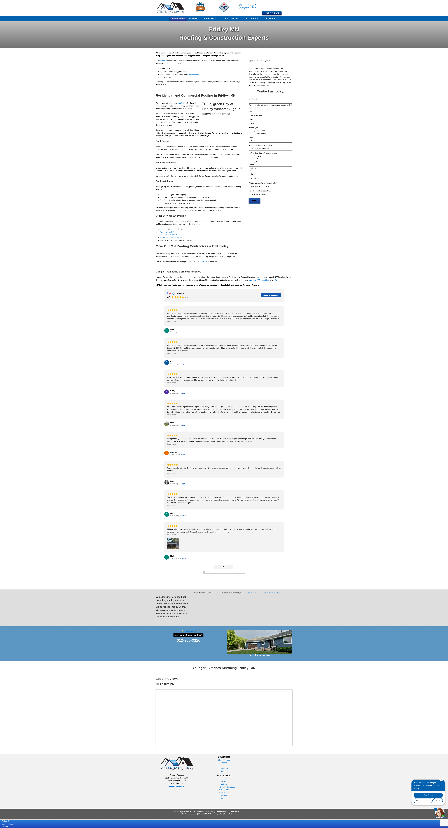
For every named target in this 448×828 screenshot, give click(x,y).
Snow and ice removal (169, 235)
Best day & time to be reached (260, 145)
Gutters (224, 771)
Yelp (275, 280)
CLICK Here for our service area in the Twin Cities (261, 593)
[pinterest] (272, 813)
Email (251, 120)
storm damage (193, 74)
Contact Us (224, 795)
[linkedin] (268, 813)
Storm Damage (224, 760)
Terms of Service (229, 812)
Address (252, 164)
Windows (224, 768)
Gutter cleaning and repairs (171, 237)
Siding (163, 229)
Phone (251, 137)
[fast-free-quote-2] (188, 631)
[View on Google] (166, 330)
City (250, 170)
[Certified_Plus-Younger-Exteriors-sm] (224, 2)
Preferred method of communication (263, 153)
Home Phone (261, 133)
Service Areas (224, 792)
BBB (258, 280)
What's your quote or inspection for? (263, 183)
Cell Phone (260, 130)
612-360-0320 (188, 640)
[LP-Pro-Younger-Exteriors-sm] (200, 3)
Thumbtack (265, 280)
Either (258, 161)
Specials (224, 798)
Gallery (224, 784)
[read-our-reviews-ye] (248, 5)
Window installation (168, 232)
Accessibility (228, 814)
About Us (224, 778)
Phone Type (253, 127)
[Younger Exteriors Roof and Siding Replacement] (171, 2)
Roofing (224, 762)
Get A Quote (224, 790)
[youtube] (264, 813)
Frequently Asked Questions (224, 787)
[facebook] (257, 813)
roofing (162, 61)
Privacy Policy (215, 812)
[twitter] (260, 813)
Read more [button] (171, 321)
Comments (253, 99)
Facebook (252, 280)
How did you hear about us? (260, 191)
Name (251, 112)
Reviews (224, 781)
